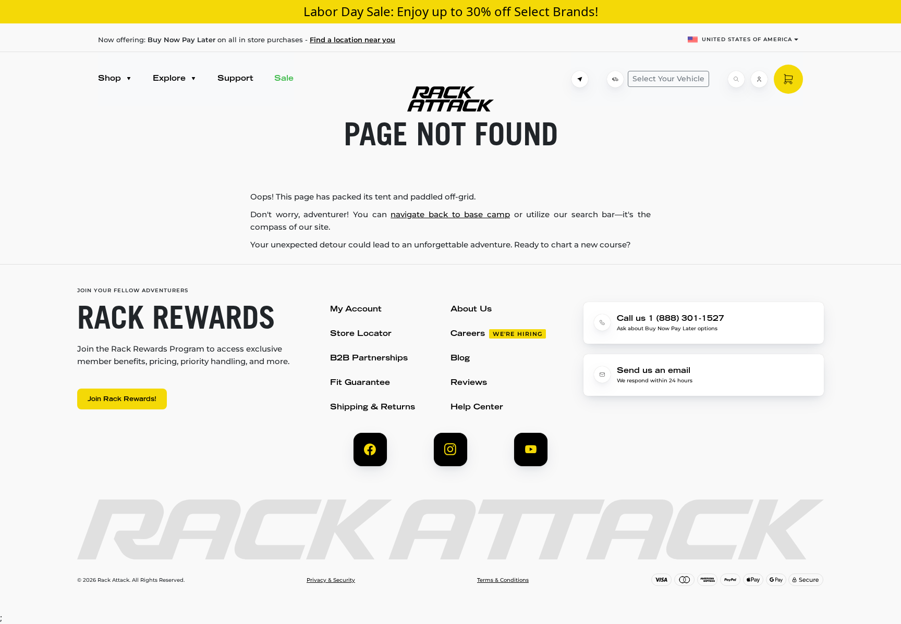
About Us (471, 310)
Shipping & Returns (372, 407)
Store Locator (361, 334)
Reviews (469, 383)
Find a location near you (352, 39)
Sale (284, 79)
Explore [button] (170, 79)
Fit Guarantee (360, 383)
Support (235, 79)
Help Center (477, 407)
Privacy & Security (331, 580)
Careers (468, 334)
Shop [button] (111, 79)
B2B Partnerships (369, 359)
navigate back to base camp (450, 214)
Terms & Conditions (503, 580)
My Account (356, 310)
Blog (460, 359)
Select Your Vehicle (668, 78)
